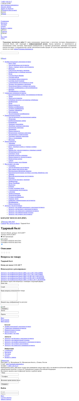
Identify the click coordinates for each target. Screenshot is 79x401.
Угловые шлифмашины (16, 108)
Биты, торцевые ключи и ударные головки (22, 146)
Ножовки (11, 178)
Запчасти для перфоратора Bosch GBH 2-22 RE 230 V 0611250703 (22, 276)
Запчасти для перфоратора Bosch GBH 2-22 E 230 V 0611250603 (22, 274)
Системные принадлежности (18, 79)
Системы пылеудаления (16, 81)
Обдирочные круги (14, 152)
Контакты (4, 23)
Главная (3, 223)
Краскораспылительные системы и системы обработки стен (28, 172)
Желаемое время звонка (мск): (10, 380)
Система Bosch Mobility (16, 75)
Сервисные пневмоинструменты (15, 93)
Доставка (4, 24)
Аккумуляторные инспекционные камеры (22, 117)
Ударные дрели (13, 198)
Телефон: (4, 376)
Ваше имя (4, 283)
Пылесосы (11, 185)
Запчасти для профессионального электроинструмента (26, 207)
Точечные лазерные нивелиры (18, 136)
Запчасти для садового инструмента (20, 214)
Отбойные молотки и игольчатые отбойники (23, 100)
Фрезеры (11, 89)
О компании (5, 21)
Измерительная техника (12, 115)
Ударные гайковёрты (15, 110)
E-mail (3, 287)
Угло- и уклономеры (15, 138)
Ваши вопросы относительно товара (13, 290)
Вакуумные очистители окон (18, 169)
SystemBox (12, 166)
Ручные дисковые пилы (16, 188)
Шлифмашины (13, 202)
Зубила (10, 148)
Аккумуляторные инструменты (18, 65)
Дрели (10, 96)
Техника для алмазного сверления (19, 84)
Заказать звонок (6, 7)
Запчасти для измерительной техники (20, 212)
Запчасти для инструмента (13, 205)
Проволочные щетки (15, 159)
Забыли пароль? (6, 399)
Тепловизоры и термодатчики (18, 134)
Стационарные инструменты (18, 190)
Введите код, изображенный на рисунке (14, 302)
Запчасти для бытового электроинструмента (23, 209)
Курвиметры (12, 122)
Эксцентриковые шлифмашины (18, 114)
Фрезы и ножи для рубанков (17, 162)
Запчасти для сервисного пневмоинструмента (23, 211)
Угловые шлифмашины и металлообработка (22, 88)
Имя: (3, 373)
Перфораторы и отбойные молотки (20, 72)
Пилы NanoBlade (14, 183)
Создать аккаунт (6, 397)
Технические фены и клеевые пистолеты (21, 86)
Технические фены (14, 195)
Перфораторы (13, 101)
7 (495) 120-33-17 (6, 1)
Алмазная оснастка (14, 145)
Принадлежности (14, 105)
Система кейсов (13, 77)
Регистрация (5, 320)
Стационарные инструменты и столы (20, 82)
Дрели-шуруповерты (15, 98)
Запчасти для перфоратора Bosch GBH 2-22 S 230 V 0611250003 (22, 273)
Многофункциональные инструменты (21, 176)
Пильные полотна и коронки (17, 155)
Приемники (12, 129)
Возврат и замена (6, 28)
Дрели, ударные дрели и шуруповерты (21, 67)
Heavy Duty (12, 63)
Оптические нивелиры (16, 127)
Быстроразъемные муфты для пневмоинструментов (25, 94)
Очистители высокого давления (18, 179)
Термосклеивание (14, 193)
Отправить (5, 308)
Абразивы (11, 143)
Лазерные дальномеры (15, 124)
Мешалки (11, 68)
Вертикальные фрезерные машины (19, 171)
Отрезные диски (13, 153)
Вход (2, 318)
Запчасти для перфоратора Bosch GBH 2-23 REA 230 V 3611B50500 (23, 279)
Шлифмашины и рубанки (16, 91)
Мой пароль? (5, 321)
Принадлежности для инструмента (19, 157)
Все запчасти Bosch (13, 223)
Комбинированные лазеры (17, 120)
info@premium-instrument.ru (9, 5)
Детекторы (12, 119)
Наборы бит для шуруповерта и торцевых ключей (24, 150)
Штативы (11, 140)
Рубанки (11, 186)
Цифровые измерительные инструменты (21, 200)
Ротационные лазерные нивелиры (19, 133)
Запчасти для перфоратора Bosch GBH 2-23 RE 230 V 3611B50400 (22, 278)
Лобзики (11, 174)
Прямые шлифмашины (16, 107)
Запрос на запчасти (7, 8)
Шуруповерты (13, 112)
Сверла (10, 160)
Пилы (10, 74)
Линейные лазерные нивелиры (18, 126)
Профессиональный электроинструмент (18, 62)
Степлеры (11, 192)
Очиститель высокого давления (18, 70)
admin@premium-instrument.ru (23, 49)
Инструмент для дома (12, 164)
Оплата (3, 26)
